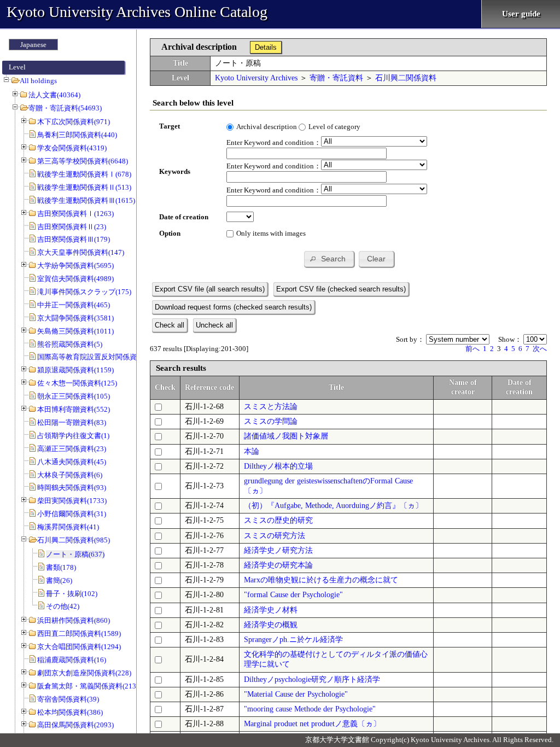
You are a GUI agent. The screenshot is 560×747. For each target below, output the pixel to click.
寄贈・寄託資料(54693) (65, 108)
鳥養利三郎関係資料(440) (77, 135)
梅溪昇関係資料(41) (68, 527)
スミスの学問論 (271, 421)
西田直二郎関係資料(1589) (79, 633)
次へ (540, 349)
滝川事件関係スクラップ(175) (84, 292)
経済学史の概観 (271, 625)
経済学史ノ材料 (271, 610)
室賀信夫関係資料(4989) (75, 279)
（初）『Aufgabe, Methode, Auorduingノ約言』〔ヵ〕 (333, 505)
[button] (329, 259)
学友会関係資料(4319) (72, 148)
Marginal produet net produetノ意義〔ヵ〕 (312, 724)
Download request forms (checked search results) (233, 307)
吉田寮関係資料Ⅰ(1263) (75, 213)
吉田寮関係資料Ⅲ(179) (73, 239)
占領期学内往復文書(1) (73, 435)
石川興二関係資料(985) (73, 540)
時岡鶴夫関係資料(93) (71, 487)
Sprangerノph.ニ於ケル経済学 (293, 639)
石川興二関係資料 (405, 78)
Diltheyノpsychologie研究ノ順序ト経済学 (312, 679)
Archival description (266, 126)
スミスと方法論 (271, 406)
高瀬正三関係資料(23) (71, 449)
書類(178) (61, 567)
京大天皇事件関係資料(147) (80, 252)
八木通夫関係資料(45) (71, 462)
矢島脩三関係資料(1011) (75, 331)
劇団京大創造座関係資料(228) (84, 673)
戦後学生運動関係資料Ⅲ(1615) (86, 200)
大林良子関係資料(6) (69, 475)
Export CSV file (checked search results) (341, 289)
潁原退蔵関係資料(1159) (75, 370)
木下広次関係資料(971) (73, 122)
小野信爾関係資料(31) (71, 514)
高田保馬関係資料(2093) (75, 725)
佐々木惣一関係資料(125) (77, 383)
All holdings (38, 81)
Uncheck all (214, 325)
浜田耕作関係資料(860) (73, 620)
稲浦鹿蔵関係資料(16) (71, 660)
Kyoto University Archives (256, 78)
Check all (169, 325)
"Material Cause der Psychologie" (296, 694)
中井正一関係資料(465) (73, 305)
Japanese (33, 44)
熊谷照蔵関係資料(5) (69, 344)
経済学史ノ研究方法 (278, 550)
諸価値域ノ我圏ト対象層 (286, 436)
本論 (251, 451)
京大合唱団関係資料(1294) (79, 647)
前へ (472, 349)
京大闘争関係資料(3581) (75, 318)
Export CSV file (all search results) (210, 289)
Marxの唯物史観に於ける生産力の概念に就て (321, 580)
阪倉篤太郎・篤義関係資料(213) (87, 686)
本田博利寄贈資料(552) (73, 409)
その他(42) (62, 606)
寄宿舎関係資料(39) (68, 699)
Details (266, 47)
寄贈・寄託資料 (336, 78)
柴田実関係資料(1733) (72, 501)
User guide (521, 13)
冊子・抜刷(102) (71, 594)
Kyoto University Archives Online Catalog (137, 11)
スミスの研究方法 (274, 536)
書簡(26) (59, 580)
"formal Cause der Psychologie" (293, 595)
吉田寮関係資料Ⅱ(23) (71, 227)
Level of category (334, 126)
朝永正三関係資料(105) (73, 396)
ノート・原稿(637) (75, 554)
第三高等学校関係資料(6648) (82, 161)
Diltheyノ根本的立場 (278, 466)
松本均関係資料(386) (70, 712)
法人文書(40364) (54, 95)
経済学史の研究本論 (278, 565)
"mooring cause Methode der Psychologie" (310, 709)
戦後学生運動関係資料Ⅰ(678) (84, 174)
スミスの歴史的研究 (278, 520)
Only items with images (271, 233)
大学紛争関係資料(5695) (75, 265)
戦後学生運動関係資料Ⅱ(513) (84, 187)
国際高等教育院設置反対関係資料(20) (96, 357)
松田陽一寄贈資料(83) (71, 422)
